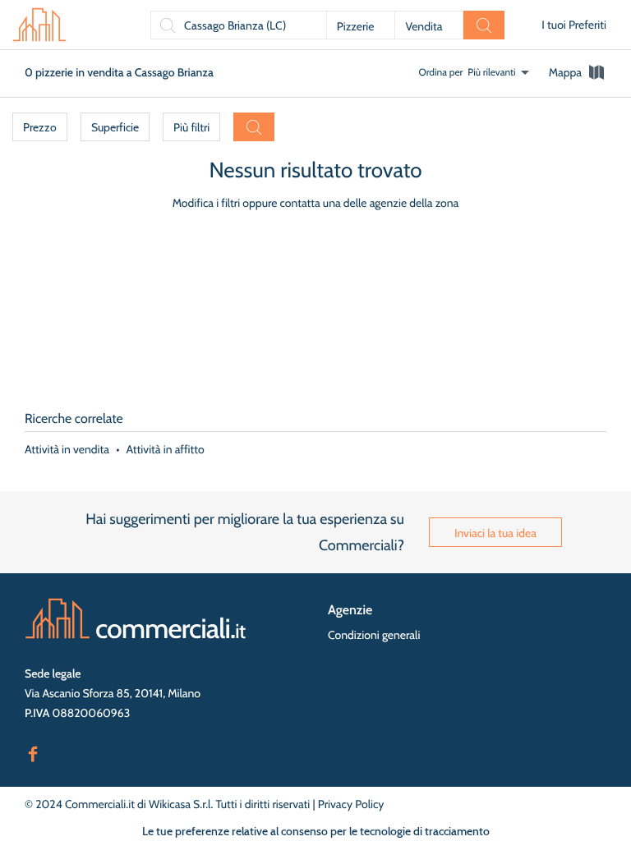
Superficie (115, 127)
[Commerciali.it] (39, 24)
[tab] (577, 72)
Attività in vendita (67, 449)
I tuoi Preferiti (573, 24)
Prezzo (40, 127)
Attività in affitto (166, 449)
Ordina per (441, 72)
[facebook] (33, 752)
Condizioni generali (374, 634)
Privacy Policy (351, 804)
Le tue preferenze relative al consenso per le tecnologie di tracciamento (316, 831)
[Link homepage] (135, 618)
